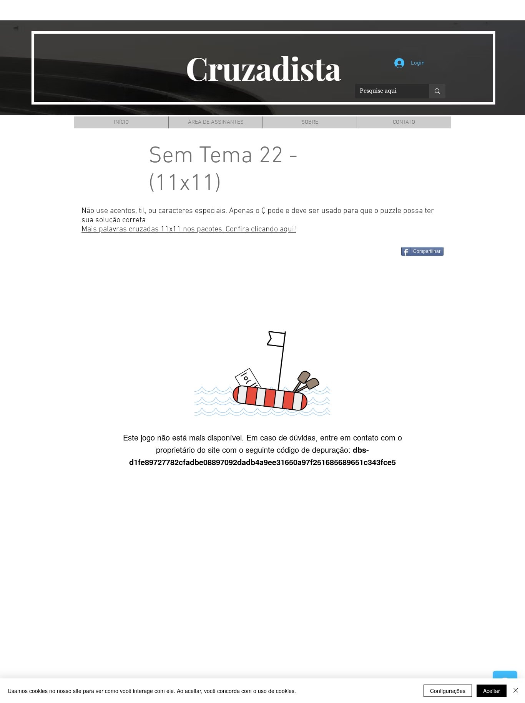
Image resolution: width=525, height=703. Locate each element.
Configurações (447, 691)
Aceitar (491, 691)
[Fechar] (515, 691)
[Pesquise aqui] (437, 91)
